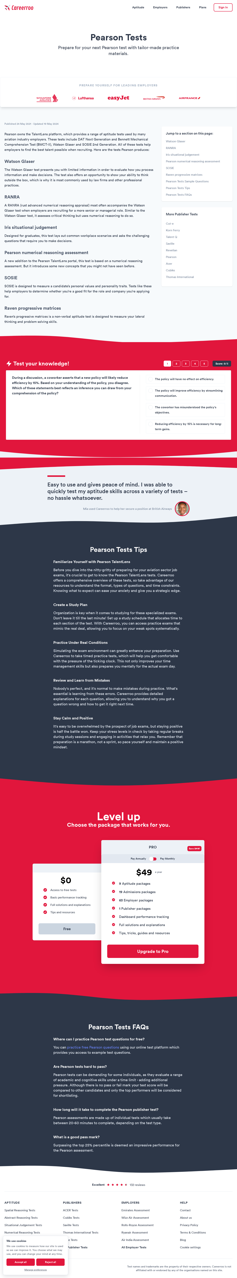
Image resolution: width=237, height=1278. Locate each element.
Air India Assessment (135, 1240)
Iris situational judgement (182, 154)
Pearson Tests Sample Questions (187, 181)
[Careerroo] (19, 7)
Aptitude (138, 7)
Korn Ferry (173, 230)
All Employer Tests (133, 1247)
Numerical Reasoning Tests (22, 1232)
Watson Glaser (175, 141)
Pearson (171, 257)
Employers (160, 7)
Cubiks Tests (71, 1217)
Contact (185, 1210)
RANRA (171, 148)
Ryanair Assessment (134, 1232)
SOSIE (170, 168)
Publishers (183, 7)
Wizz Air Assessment (135, 1217)
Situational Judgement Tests (23, 1225)
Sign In (223, 7)
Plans (202, 7)
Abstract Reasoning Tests (21, 1217)
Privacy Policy (189, 1225)
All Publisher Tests (75, 1247)
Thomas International (180, 277)
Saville (170, 243)
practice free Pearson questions (93, 1047)
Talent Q (171, 237)
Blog (183, 1240)
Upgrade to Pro (152, 951)
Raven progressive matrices (184, 174)
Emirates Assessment (135, 1210)
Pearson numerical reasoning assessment (193, 161)
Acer (169, 263)
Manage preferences (35, 1269)
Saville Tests (71, 1225)
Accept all (21, 1262)
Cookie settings (190, 1247)
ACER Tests (70, 1210)
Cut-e (170, 223)
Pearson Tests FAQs (179, 194)
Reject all (50, 1262)
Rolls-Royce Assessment (137, 1225)
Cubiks (170, 270)
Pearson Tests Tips (178, 188)
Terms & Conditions (193, 1232)
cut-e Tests (70, 1240)
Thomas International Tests (80, 1232)
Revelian (171, 250)
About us (186, 1217)
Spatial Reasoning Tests (19, 1210)
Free (67, 928)
